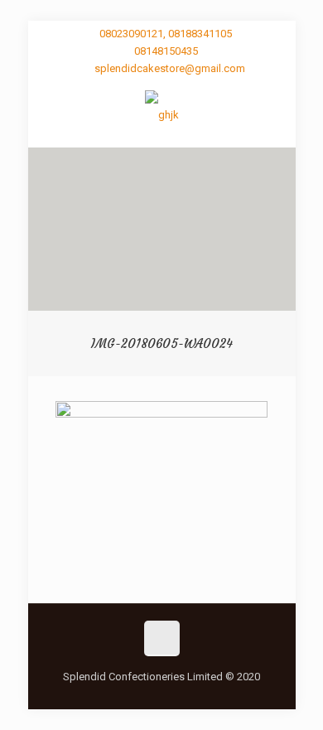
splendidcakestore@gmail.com (169, 68)
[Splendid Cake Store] (162, 114)
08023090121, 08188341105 (165, 33)
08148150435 (166, 51)
